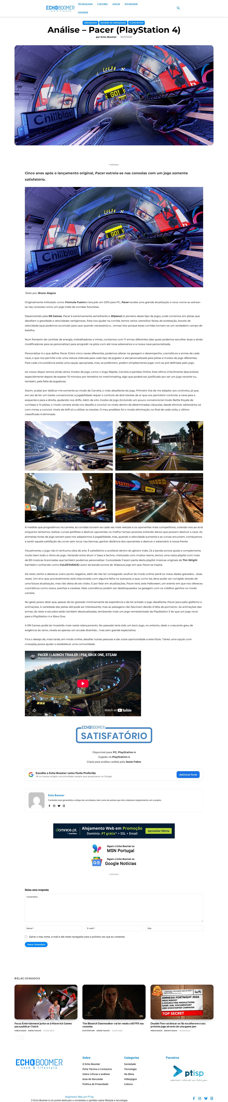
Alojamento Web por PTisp (79, 1096)
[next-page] (22, 1037)
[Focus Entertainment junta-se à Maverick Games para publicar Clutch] (46, 1002)
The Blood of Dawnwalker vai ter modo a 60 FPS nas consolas (113, 1025)
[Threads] (64, 805)
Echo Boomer (109, 37)
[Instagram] (54, 805)
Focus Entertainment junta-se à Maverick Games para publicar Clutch (43, 1025)
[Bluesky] (59, 805)
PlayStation (136, 22)
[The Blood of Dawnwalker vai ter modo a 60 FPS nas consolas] (113, 1002)
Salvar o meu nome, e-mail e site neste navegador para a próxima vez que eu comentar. (77, 936)
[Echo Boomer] (61, 8)
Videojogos (90, 22)
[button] (178, 8)
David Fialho (34, 1031)
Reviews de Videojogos (113, 22)
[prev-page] (17, 1037)
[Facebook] (49, 805)
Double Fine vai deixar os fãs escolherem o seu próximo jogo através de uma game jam (178, 1025)
